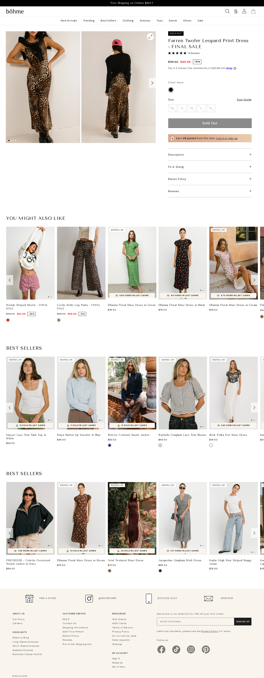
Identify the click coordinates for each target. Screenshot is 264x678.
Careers (17, 623)
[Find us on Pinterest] (205, 653)
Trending (89, 20)
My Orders (118, 666)
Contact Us (70, 623)
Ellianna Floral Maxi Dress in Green (132, 305)
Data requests (121, 639)
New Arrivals (69, 20)
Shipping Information (75, 627)
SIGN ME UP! (243, 621)
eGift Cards (119, 623)
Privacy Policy (120, 631)
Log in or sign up (227, 138)
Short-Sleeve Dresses (26, 645)
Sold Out (210, 123)
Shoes (187, 20)
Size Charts (119, 619)
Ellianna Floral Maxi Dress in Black (181, 305)
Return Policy (177, 179)
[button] (152, 83)
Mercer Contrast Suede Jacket (128, 434)
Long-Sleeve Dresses (25, 641)
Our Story (19, 619)
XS (172, 108)
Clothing (128, 20)
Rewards (117, 662)
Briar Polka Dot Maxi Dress (228, 434)
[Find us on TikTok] (176, 653)
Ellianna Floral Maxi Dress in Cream (233, 305)
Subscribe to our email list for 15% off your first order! (190, 613)
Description (176, 154)
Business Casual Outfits (27, 654)
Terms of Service (122, 627)
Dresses (145, 20)
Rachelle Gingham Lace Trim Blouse (182, 434)
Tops (160, 20)
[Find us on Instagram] (191, 653)
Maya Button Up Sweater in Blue (79, 435)
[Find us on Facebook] (161, 653)
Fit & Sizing (176, 167)
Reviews (173, 191)
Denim (173, 20)
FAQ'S (66, 619)
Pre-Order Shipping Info (77, 644)
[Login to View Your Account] (244, 11)
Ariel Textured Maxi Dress (126, 560)
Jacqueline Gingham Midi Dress (179, 560)
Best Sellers (108, 20)
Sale (200, 20)
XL (211, 108)
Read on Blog (21, 637)
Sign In (116, 658)
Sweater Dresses (23, 650)
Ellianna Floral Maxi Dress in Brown (81, 560)
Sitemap (117, 644)
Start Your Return (73, 631)
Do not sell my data (124, 635)
